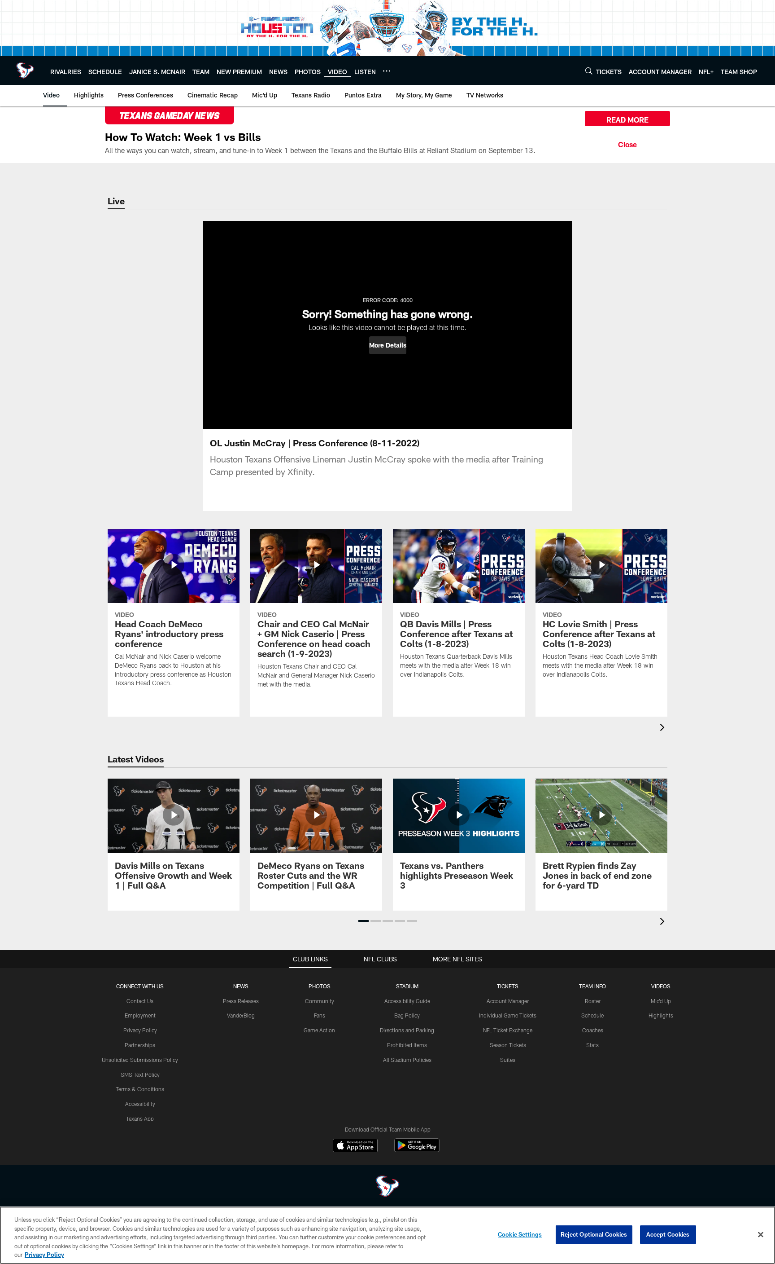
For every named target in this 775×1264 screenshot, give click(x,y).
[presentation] (663, 728)
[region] (387, 1235)
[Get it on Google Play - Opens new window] (416, 1150)
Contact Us (139, 1001)
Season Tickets (508, 1045)
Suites (507, 1060)
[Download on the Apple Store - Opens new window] (355, 1146)
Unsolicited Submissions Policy (140, 1060)
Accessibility (140, 1104)
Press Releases (241, 1001)
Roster (593, 1001)
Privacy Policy (140, 1030)
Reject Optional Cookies (594, 1234)
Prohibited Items (407, 1045)
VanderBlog (241, 1015)
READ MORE (627, 119)
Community (319, 1001)
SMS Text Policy (140, 1074)
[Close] (627, 143)
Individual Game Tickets (507, 1015)
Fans (319, 1015)
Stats (592, 1045)
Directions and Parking (407, 1030)
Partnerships (140, 1045)
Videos (661, 986)
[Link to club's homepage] (25, 70)
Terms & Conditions (140, 1089)
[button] (387, 345)
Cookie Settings (520, 1234)
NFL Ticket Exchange (507, 1030)
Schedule (592, 1015)
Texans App (140, 1118)
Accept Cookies (668, 1234)
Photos (320, 986)
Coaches (592, 1030)
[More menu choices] (386, 71)
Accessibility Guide (407, 1001)
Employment (140, 1015)
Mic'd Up (661, 1001)
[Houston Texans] (387, 1187)
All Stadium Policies (407, 1060)
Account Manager (508, 1001)
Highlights (661, 1015)
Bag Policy (407, 1015)
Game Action (319, 1030)
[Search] (588, 71)
